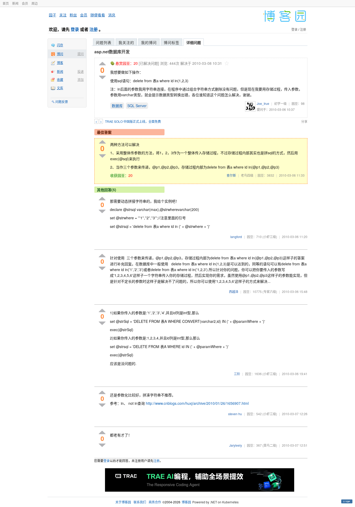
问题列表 (103, 42)
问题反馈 (61, 101)
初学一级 (280, 103)
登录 (75, 29)
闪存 (60, 45)
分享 (304, 121)
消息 (111, 14)
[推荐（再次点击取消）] (102, 64)
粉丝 (73, 14)
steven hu (235, 414)
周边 (34, 3)
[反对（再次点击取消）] (102, 77)
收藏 (60, 79)
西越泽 (233, 291)
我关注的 (126, 42)
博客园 (186, 502)
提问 (80, 54)
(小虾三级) (269, 236)
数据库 (117, 105)
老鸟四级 (247, 175)
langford (236, 236)
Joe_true (263, 103)
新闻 (15, 3)
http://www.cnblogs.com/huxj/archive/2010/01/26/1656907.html (197, 403)
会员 (25, 3)
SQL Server (137, 105)
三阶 (237, 373)
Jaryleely (235, 445)
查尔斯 (231, 175)
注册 (93, 29)
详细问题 (193, 42)
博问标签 (171, 42)
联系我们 (140, 502)
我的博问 (149, 42)
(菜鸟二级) (269, 445)
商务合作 (155, 502)
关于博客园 (123, 502)
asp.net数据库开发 (112, 52)
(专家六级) (269, 291)
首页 (6, 3)
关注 (63, 14)
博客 (60, 62)
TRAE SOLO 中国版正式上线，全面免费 (133, 121)
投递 (80, 71)
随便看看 (97, 14)
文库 (60, 88)
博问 (60, 54)
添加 (80, 79)
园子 (52, 14)
